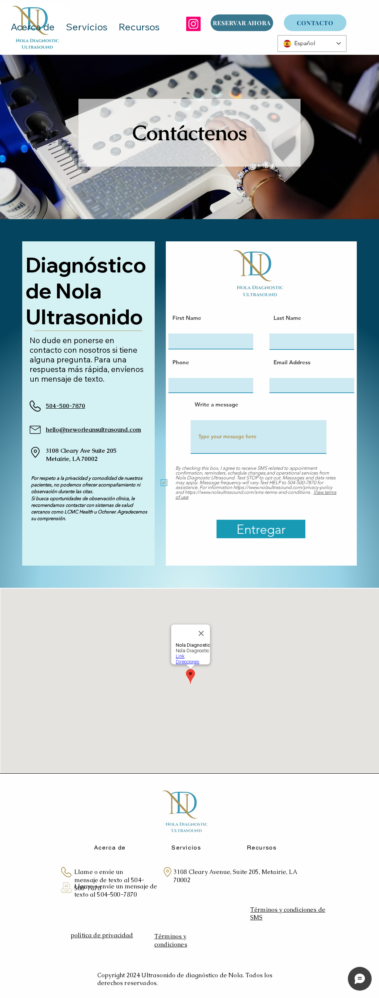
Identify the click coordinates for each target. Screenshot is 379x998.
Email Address (292, 362)
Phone (180, 362)
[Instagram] (193, 24)
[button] (139, 27)
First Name (186, 318)
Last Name (287, 318)
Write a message (216, 404)
